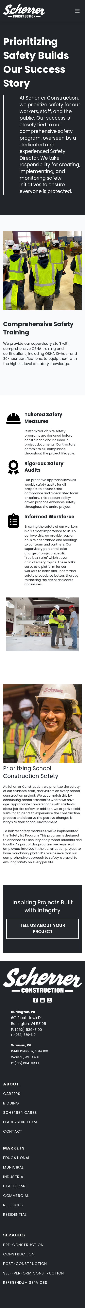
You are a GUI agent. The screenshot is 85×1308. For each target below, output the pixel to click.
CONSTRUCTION (18, 1254)
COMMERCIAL (16, 1195)
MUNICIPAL (13, 1167)
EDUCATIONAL (16, 1157)
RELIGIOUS (13, 1204)
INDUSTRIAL (14, 1176)
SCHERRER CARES (20, 1112)
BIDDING (11, 1103)
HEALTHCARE (15, 1186)
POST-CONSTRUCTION (25, 1263)
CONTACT (13, 1131)
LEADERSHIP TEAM (20, 1122)
